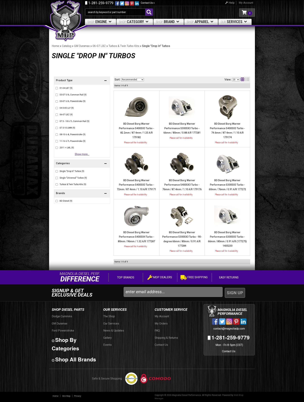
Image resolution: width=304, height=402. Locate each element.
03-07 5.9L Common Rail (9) (73, 95)
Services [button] (231, 22)
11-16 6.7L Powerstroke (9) (73, 141)
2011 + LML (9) (67, 147)
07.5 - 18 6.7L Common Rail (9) (74, 121)
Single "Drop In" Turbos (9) (72, 171)
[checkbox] (57, 201)
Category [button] (131, 22)
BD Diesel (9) (66, 201)
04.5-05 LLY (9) (67, 108)
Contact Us (228, 351)
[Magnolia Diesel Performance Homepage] (67, 12)
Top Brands (125, 277)
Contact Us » (148, 2)
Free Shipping (197, 277)
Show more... (82, 154)
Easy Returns (228, 277)
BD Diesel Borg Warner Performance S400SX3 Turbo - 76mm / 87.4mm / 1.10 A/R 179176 (182, 185)
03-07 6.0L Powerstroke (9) (73, 101)
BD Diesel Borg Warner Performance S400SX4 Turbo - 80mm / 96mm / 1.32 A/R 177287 (136, 237)
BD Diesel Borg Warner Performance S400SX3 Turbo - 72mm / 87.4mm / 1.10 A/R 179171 (136, 185)
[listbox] (132, 79)
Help (231, 2)
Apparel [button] (198, 22)
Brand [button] (165, 22)
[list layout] (247, 79)
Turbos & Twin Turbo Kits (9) (73, 184)
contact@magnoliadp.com (229, 328)
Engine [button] (97, 22)
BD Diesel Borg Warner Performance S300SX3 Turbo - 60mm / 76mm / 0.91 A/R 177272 (227, 185)
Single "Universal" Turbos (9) (73, 178)
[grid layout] (242, 79)
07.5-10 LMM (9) (67, 128)
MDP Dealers (162, 277)
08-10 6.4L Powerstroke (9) (73, 134)
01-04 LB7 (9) (66, 88)
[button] (82, 194)
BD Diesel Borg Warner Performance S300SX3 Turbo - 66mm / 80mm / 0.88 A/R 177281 (182, 128)
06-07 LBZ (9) (66, 114)
